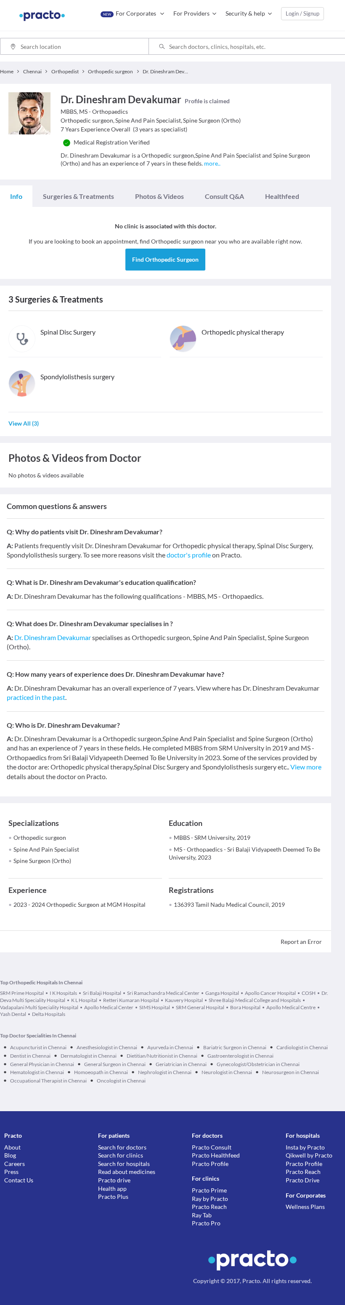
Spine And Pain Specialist (46, 849)
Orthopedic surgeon (39, 837)
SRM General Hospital (200, 1007)
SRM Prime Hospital (22, 993)
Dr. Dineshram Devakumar (52, 637)
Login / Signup (302, 13)
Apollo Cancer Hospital (270, 993)
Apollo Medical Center (108, 1007)
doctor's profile (189, 555)
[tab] (16, 196)
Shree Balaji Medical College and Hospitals (255, 1000)
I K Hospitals (63, 993)
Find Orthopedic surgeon (165, 259)
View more (305, 767)
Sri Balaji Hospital (102, 993)
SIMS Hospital (154, 1007)
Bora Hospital (245, 1007)
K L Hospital (84, 1000)
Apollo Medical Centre (291, 1007)
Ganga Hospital (222, 993)
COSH (309, 993)
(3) (23, 423)
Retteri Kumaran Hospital (131, 1000)
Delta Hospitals (48, 1014)
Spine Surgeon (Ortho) (42, 860)
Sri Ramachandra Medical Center (163, 993)
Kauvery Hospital (184, 1000)
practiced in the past (36, 697)
